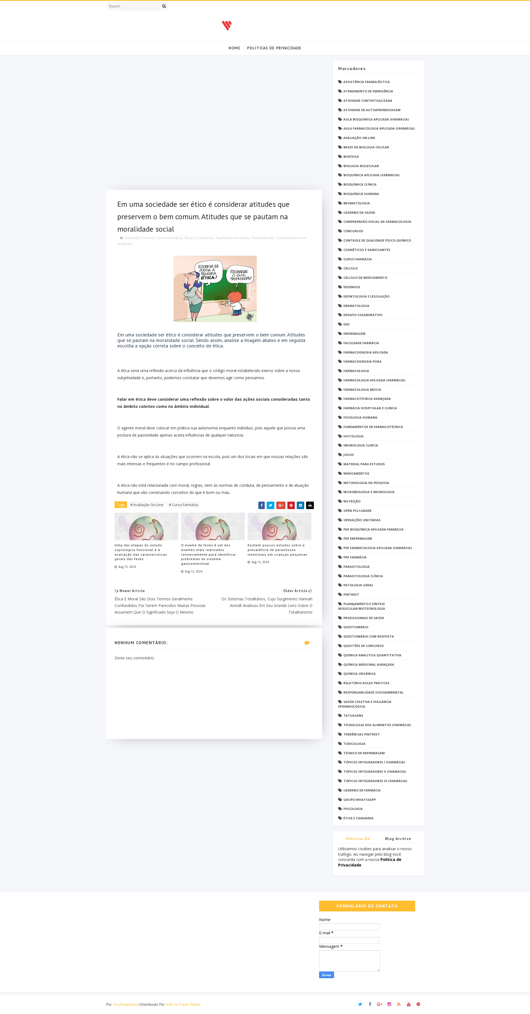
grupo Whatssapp (359, 800)
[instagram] (389, 1004)
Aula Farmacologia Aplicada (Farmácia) (379, 128)
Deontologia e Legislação (366, 296)
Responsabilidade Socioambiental (373, 692)
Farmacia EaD (262, 237)
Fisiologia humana (360, 417)
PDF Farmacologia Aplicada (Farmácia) (377, 548)
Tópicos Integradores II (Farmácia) (374, 771)
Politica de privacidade (358, 839)
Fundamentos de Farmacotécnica (373, 427)
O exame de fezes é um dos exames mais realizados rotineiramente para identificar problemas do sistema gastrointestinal (208, 554)
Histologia (353, 436)
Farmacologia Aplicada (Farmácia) (374, 380)
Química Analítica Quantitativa (372, 655)
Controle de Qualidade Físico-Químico (377, 240)
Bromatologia (356, 203)
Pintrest (351, 594)
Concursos (353, 231)
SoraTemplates (125, 1004)
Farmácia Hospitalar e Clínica (370, 408)
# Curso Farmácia (183, 504)
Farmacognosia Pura (362, 361)
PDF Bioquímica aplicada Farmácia (373, 529)
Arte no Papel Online (183, 1004)
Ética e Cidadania (199, 237)
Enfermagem (354, 333)
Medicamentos (356, 473)
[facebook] (370, 1004)
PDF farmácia (355, 557)
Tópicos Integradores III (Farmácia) (375, 781)
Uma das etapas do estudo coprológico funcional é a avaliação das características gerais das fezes (141, 552)
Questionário (355, 627)
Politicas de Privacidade (274, 48)
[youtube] (408, 1004)
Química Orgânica (359, 673)
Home (234, 48)
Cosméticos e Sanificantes (366, 250)
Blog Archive (398, 838)
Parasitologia (356, 566)
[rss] (399, 1004)
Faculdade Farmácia (232, 237)
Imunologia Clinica (360, 445)
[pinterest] (418, 1004)
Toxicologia (354, 744)
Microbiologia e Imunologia (368, 492)
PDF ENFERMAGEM (357, 538)
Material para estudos (364, 464)
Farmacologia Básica (362, 389)
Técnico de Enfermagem (364, 753)
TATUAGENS (353, 715)
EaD (346, 324)
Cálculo (350, 268)
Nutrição (352, 501)
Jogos (348, 455)
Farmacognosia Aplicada (365, 352)
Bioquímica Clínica (360, 184)
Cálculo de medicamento (365, 277)
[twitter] (360, 1004)
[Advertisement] (214, 125)
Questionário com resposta (368, 636)
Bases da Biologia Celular (366, 147)
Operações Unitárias (362, 520)
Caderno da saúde (359, 212)
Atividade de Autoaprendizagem (372, 110)
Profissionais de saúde (363, 618)
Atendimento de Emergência (368, 91)
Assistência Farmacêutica (366, 82)
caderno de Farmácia (362, 790)
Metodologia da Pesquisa (366, 483)
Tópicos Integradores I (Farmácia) (374, 762)
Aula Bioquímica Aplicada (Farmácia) (376, 119)
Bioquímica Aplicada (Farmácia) (371, 175)
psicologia (353, 809)
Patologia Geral (358, 585)
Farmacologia (356, 371)
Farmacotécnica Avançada (367, 399)
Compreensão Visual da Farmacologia (377, 222)
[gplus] (379, 1004)
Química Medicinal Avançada (368, 664)
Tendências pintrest (361, 734)
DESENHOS (351, 287)
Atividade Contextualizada (367, 100)
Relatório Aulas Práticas (366, 683)
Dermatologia (356, 306)
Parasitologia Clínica (363, 576)
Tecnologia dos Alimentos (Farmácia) (377, 725)
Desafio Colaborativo (362, 315)
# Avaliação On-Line (146, 504)
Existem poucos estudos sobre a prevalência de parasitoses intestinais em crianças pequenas (278, 550)
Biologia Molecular (361, 166)
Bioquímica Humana (361, 194)
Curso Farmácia (169, 237)
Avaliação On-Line (139, 237)
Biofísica (351, 156)
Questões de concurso (363, 646)
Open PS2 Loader (357, 511)
